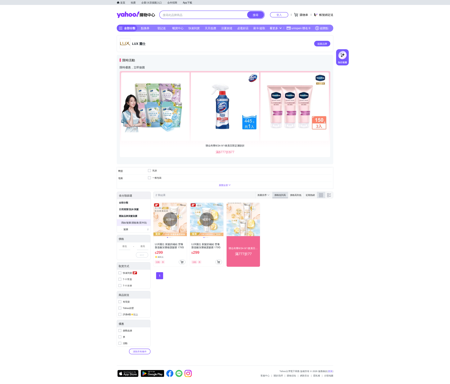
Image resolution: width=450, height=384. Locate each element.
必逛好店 (243, 28)
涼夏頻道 (226, 28)
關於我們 (278, 375)
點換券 (145, 28)
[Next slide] (184, 219)
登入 (279, 15)
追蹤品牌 (322, 43)
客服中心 (265, 375)
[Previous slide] (155, 219)
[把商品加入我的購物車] (182, 262)
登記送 (161, 28)
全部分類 (123, 202)
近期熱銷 (310, 195)
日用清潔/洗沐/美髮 (129, 209)
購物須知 (291, 375)
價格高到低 (295, 195)
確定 (142, 255)
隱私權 (316, 375)
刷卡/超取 (259, 28)
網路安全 (304, 375)
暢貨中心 (178, 28)
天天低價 (210, 28)
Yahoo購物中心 (136, 15)
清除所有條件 (140, 351)
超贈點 (324, 28)
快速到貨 (194, 28)
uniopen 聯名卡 (301, 28)
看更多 (274, 28)
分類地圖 (328, 375)
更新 (330, 371)
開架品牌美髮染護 (128, 215)
